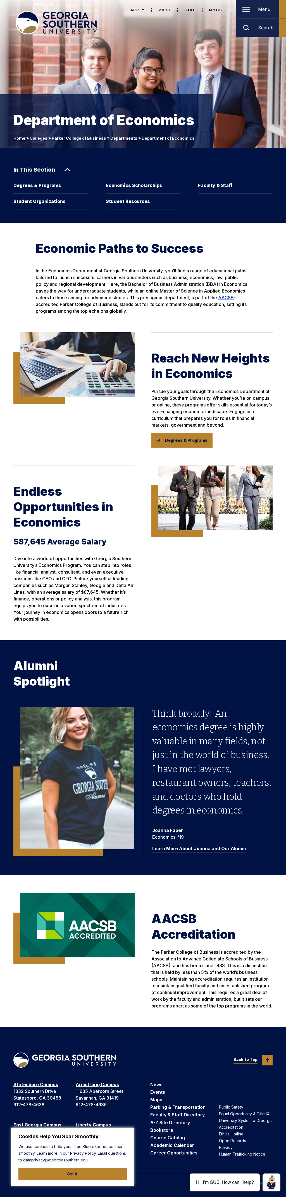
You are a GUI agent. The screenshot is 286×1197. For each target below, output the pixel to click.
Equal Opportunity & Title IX (244, 1113)
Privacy (226, 1147)
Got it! (72, 1174)
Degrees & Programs (37, 185)
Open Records (232, 1140)
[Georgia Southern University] (56, 22)
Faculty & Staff (215, 185)
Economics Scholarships (134, 185)
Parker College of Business (79, 138)
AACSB (226, 297)
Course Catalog (167, 1137)
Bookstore (161, 1130)
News (156, 1084)
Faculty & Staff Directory (177, 1114)
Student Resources (128, 201)
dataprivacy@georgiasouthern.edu (55, 1160)
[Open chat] (271, 1182)
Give (190, 10)
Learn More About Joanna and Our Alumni (199, 848)
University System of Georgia (246, 1120)
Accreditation (231, 1127)
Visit (164, 10)
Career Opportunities (173, 1153)
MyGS (215, 10)
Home (19, 138)
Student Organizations (39, 201)
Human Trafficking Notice (242, 1154)
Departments (123, 138)
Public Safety (231, 1107)
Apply (137, 10)
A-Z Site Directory (170, 1122)
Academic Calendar (172, 1145)
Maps (156, 1099)
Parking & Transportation (178, 1107)
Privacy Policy (83, 1153)
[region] (72, 1157)
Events (157, 1092)
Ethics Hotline (231, 1133)
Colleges (38, 138)
